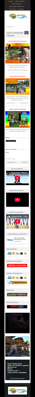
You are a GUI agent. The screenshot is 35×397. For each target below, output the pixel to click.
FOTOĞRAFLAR (13, 9)
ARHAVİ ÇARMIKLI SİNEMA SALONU (16, 6)
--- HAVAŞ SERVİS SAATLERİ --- (17, 234)
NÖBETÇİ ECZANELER (20, 1)
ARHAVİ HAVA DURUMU (17, 3)
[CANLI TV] (17, 306)
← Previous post (11, 162)
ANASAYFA (11, 1)
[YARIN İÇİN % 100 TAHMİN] (17, 253)
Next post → (25, 162)
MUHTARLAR (21, 9)
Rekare (7, 152)
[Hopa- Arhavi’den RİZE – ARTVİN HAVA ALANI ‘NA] (10, 239)
